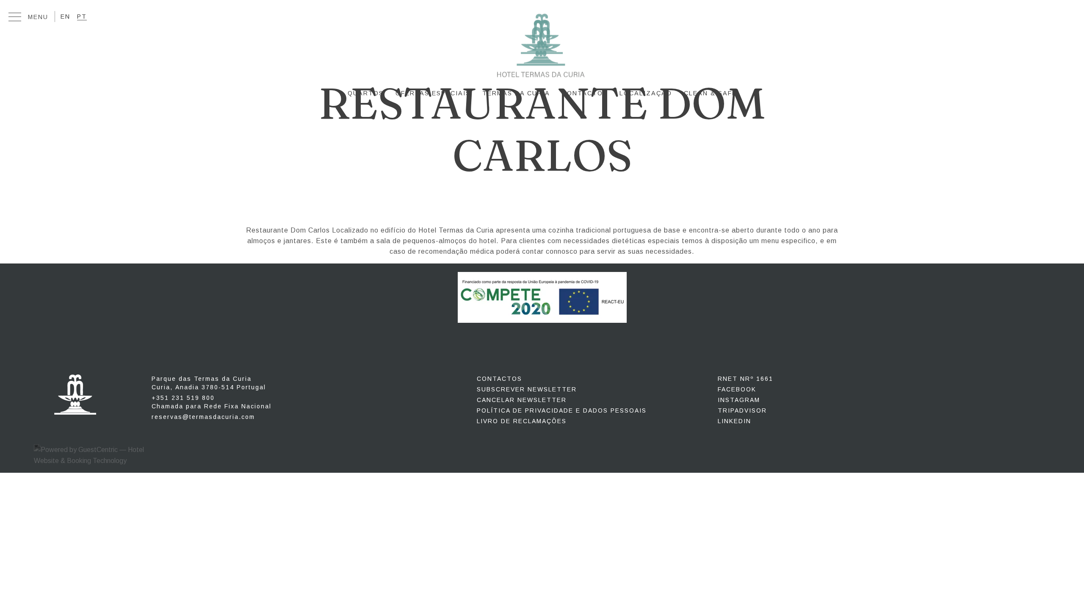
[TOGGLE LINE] (14, 19)
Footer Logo (75, 394)
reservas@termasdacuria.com (203, 416)
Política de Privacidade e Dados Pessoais (562, 410)
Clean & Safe (710, 93)
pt (82, 15)
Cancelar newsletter (522, 399)
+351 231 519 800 (211, 402)
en (65, 15)
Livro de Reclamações (522, 421)
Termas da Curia (516, 93)
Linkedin (734, 421)
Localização (645, 93)
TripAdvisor (742, 410)
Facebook (737, 389)
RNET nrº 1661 (745, 378)
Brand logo (542, 49)
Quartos (366, 93)
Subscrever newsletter (527, 389)
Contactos (585, 93)
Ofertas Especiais (432, 93)
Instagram (739, 399)
